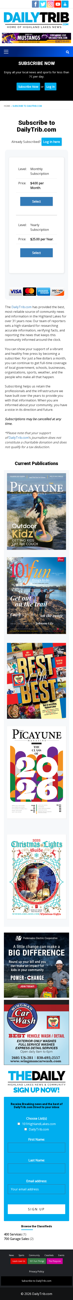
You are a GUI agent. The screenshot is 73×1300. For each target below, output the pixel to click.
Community (34, 1255)
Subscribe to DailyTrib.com (36, 1281)
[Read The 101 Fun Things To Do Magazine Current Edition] (36, 595)
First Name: (36, 1139)
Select (36, 201)
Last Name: (36, 1160)
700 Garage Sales (16, 1239)
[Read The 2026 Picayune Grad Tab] (36, 772)
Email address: (36, 1181)
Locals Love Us (18, 1261)
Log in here (51, 142)
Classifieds (49, 1255)
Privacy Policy (36, 1271)
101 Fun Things (37, 1261)
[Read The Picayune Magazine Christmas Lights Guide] (36, 876)
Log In (50, 86)
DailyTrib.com (21, 307)
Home (7, 106)
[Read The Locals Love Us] (36, 681)
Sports (21, 1255)
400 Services (13, 1234)
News (11, 1255)
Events (61, 1255)
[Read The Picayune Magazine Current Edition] (36, 511)
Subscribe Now (28, 86)
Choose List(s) (36, 1118)
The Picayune (55, 1261)
